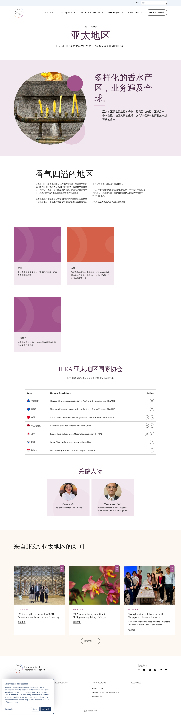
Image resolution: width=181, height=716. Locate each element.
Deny (35, 709)
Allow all (45, 709)
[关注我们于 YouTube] (160, 669)
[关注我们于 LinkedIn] (150, 669)
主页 (85, 26)
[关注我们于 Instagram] (155, 669)
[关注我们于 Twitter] (144, 669)
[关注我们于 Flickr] (166, 669)
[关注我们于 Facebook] (139, 669)
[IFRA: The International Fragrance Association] (19, 12)
